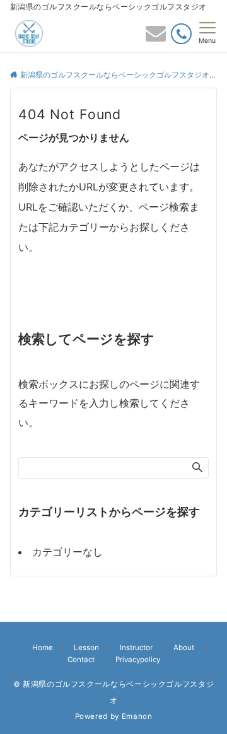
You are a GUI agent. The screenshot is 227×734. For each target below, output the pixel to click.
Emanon (137, 716)
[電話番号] (181, 33)
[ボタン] (156, 36)
